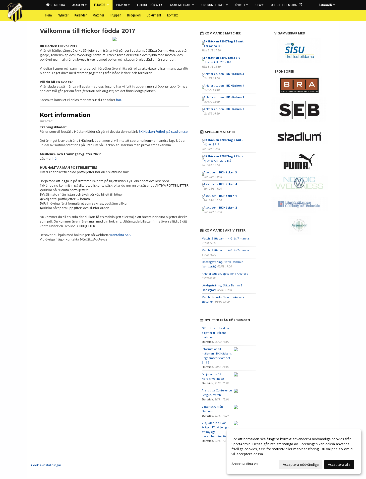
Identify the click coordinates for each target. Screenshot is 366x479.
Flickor (100, 5)
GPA (258, 5)
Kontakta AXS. (120, 235)
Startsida (57, 5)
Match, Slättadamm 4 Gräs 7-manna (225, 238)
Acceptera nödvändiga (301, 464)
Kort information (65, 115)
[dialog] (294, 451)
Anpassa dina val (245, 464)
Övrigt (240, 5)
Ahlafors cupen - (224, 74)
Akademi (78, 5)
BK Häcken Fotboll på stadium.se (163, 131)
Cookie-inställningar (46, 465)
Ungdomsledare (213, 5)
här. (119, 100)
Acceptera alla (339, 464)
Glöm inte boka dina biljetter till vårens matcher (215, 332)
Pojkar (121, 5)
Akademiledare (180, 5)
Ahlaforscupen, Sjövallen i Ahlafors (225, 273)
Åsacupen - (220, 172)
